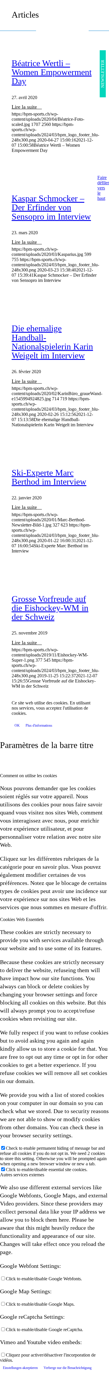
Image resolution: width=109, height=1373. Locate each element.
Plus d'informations (39, 725)
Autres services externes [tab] (22, 1174)
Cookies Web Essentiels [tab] (22, 919)
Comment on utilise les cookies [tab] (28, 775)
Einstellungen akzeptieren (20, 1368)
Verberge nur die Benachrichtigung (68, 1368)
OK (17, 725)
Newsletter (102, 74)
